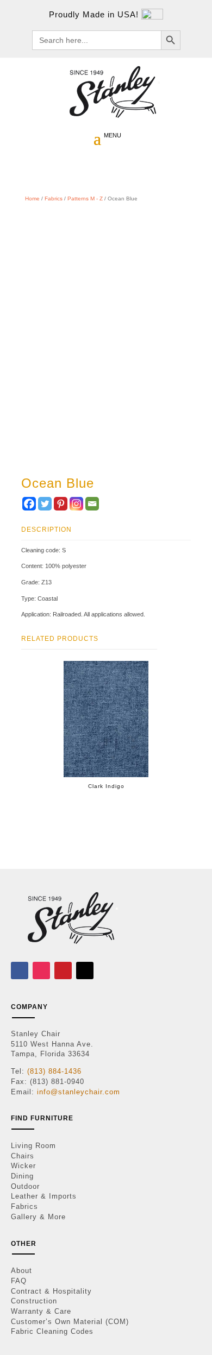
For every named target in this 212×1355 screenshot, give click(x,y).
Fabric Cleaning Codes (52, 1331)
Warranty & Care (41, 1311)
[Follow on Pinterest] (63, 970)
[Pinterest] (60, 504)
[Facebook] (29, 504)
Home (32, 198)
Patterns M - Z (85, 198)
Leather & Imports (44, 1196)
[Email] (92, 504)
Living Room (33, 1146)
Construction (34, 1301)
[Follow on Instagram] (41, 970)
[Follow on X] (84, 970)
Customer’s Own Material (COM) (70, 1322)
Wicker (23, 1166)
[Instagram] (76, 504)
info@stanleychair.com (78, 1092)
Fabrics (54, 198)
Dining (22, 1176)
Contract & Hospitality (51, 1291)
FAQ (19, 1281)
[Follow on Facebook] (19, 970)
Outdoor (25, 1186)
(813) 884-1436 (54, 1071)
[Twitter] (45, 504)
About (21, 1270)
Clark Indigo (106, 786)
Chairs (22, 1156)
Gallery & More (38, 1217)
